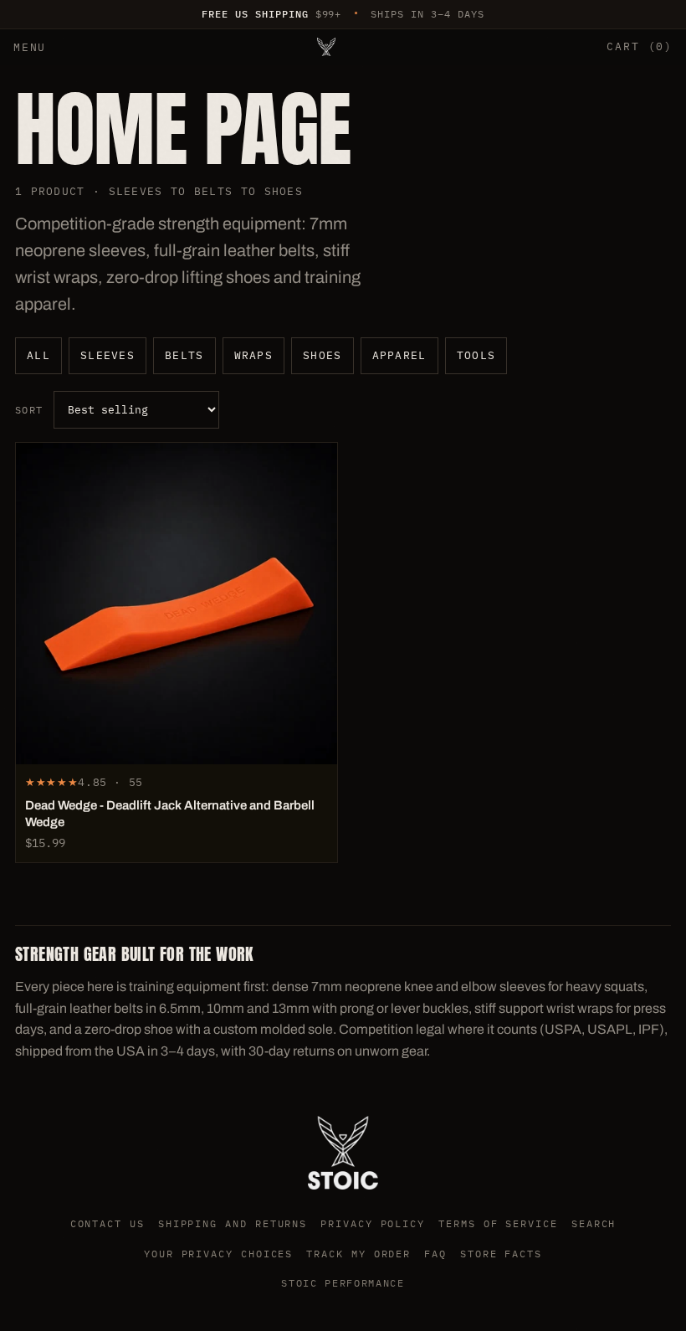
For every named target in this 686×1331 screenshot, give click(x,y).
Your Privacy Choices (218, 1253)
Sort (29, 409)
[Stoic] (326, 47)
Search (594, 1223)
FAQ (435, 1253)
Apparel (399, 355)
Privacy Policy (372, 1223)
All (38, 355)
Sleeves (107, 355)
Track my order (358, 1253)
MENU (29, 47)
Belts (184, 355)
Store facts (501, 1253)
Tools (476, 355)
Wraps (254, 355)
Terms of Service (498, 1223)
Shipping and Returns (232, 1223)
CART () (640, 46)
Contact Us (107, 1223)
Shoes (322, 355)
